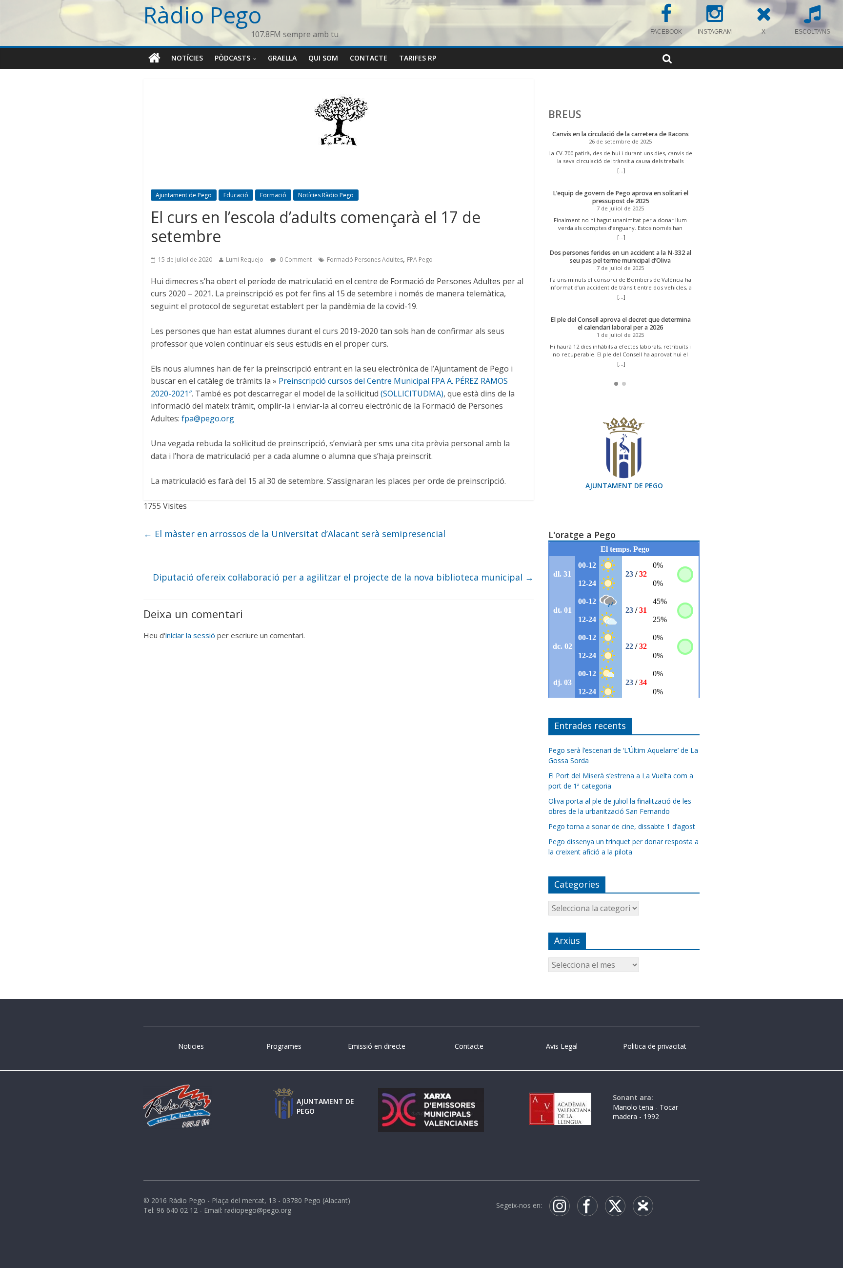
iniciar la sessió (190, 635)
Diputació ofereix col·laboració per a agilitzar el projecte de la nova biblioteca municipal (343, 577)
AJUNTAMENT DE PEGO (624, 485)
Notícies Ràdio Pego (326, 195)
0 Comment (295, 259)
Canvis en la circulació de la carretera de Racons (620, 134)
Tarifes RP (417, 57)
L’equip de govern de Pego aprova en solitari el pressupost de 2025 (620, 197)
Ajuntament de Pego (184, 195)
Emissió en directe (376, 1046)
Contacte (368, 57)
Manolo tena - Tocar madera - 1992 (645, 1112)
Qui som (323, 57)
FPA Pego (420, 259)
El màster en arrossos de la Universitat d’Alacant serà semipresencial (294, 534)
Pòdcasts (232, 57)
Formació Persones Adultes (365, 259)
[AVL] (560, 1097)
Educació (235, 195)
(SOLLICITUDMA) (412, 393)
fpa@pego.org (207, 418)
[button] (616, 384)
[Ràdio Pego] (154, 58)
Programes (283, 1046)
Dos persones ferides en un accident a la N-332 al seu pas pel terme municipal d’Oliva (620, 256)
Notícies (187, 57)
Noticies (191, 1046)
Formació (273, 195)
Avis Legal (562, 1046)
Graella (282, 57)
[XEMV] (430, 1097)
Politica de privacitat (654, 1046)
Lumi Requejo (244, 259)
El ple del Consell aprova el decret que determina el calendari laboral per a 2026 (620, 323)
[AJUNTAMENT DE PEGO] (284, 1097)
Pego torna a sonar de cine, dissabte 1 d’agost (621, 826)
